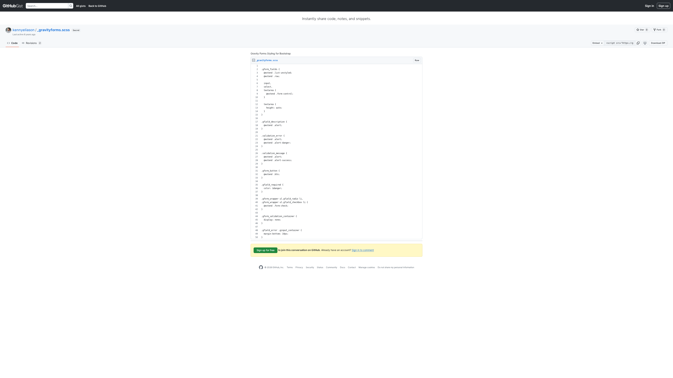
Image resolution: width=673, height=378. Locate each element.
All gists (81, 5)
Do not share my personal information (396, 267)
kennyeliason (24, 30)
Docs (342, 267)
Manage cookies (367, 267)
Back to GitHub (97, 5)
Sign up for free (265, 250)
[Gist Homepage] (13, 6)
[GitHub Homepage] (261, 267)
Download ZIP (658, 43)
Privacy (299, 267)
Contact (352, 267)
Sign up (663, 6)
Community (331, 267)
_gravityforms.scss (53, 30)
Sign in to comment (363, 249)
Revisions (33, 42)
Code (14, 42)
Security (310, 267)
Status (320, 267)
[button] (638, 43)
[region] (336, 151)
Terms (290, 267)
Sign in (649, 6)
